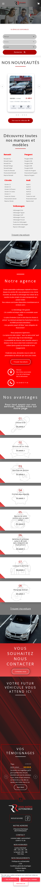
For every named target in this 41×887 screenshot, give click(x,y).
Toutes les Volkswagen (20, 222)
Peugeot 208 (28, 161)
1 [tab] (16, 115)
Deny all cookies (30, 879)
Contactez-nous (20, 671)
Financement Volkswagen (20, 224)
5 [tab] (24, 115)
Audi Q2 (28, 194)
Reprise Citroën (9, 201)
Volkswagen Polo (18, 210)
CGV (20, 863)
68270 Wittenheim (22, 376)
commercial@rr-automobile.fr (20, 838)
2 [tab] (18, 115)
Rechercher (18, 52)
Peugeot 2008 (29, 163)
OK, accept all (11, 879)
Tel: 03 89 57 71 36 (22, 382)
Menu (3, 3)
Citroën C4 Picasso (9, 189)
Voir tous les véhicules (20, 120)
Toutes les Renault (9, 170)
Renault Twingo (8, 166)
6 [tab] (26, 115)
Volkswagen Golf (18, 215)
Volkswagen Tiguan (19, 212)
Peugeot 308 (28, 166)
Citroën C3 (7, 184)
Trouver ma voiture (20, 234)
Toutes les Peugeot (30, 170)
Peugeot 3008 (29, 159)
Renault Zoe (7, 163)
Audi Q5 (28, 191)
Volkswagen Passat (19, 220)
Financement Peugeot (31, 173)
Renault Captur (8, 161)
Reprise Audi (30, 201)
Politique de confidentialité (20, 861)
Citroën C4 (7, 187)
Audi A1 (28, 184)
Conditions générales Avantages (20, 866)
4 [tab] (22, 115)
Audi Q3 (28, 189)
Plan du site (20, 870)
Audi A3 (28, 187)
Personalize (20, 883)
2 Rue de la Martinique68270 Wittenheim (20, 830)
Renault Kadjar (8, 168)
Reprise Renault (8, 175)
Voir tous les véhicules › (19, 32)
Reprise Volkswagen (19, 227)
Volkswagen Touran (19, 217)
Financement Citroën (10, 199)
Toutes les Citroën (9, 196)
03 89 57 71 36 (20, 840)
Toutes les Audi (30, 196)
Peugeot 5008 (29, 168)
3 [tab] (20, 115)
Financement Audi (31, 199)
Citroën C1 (7, 194)
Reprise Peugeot (29, 175)
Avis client (20, 787)
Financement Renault (10, 173)
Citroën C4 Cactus (9, 191)
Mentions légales (20, 868)
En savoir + (20, 426)
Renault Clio (7, 159)
